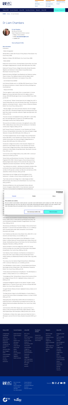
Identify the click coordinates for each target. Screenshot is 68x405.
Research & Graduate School (50, 343)
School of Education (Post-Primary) (39, 339)
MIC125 (58, 354)
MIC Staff (58, 368)
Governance (48, 335)
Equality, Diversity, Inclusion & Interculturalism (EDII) (28, 342)
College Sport (26, 349)
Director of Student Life (17, 336)
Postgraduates (5, 335)
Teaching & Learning (60, 1)
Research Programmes (48, 340)
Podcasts (26, 364)
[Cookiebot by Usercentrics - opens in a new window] (57, 192)
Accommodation (6, 356)
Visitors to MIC (27, 338)
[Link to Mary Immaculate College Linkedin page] (64, 383)
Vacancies (59, 369)
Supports (47, 349)
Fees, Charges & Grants (6, 352)
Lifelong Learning (6, 344)
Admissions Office (6, 349)
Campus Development (59, 362)
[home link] (7, 3)
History (8, 13)
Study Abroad (16, 347)
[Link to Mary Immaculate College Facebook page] (53, 383)
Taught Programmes (50, 345)
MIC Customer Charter (59, 345)
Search (36, 6)
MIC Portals (37, 3)
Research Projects (49, 347)
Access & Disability (6, 354)
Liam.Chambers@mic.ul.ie (22, 36)
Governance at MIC (60, 337)
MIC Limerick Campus (27, 334)
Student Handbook (17, 358)
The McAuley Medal (60, 357)
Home (4, 13)
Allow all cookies (53, 211)
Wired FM (26, 366)
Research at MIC (49, 333)
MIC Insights (48, 6)
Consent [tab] (14, 196)
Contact (58, 3)
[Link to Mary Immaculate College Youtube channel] (61, 383)
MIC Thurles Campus (28, 337)
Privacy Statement (27, 383)
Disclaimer (26, 387)
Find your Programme (59, 10)
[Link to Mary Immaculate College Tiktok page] (58, 383)
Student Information (17, 333)
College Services (60, 347)
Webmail (15, 351)
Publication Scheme (28, 388)
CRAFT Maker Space (28, 359)
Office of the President (59, 339)
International (5, 337)
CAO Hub (4, 358)
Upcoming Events (49, 3)
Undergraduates (6, 333)
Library (36, 1)
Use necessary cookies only (33, 211)
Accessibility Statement (28, 385)
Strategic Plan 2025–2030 (61, 334)
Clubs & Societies (27, 347)
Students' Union (17, 340)
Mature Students (6, 339)
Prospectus (5, 359)
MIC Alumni (59, 356)
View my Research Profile (18, 43)
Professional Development (5, 341)
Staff (47, 351)
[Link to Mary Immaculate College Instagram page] (56, 383)
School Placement (17, 352)
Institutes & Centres (50, 337)
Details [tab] (34, 196)
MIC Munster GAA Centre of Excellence (28, 352)
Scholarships (5, 361)
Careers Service (17, 345)
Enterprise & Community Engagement (26, 356)
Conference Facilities (61, 359)
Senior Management (60, 342)
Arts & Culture (27, 345)
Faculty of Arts (38, 335)
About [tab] (53, 196)
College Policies (60, 352)
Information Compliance (59, 350)
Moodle (15, 349)
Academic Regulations (16, 355)
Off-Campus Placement (16, 343)
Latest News (48, 1)
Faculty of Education (39, 337)
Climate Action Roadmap (59, 365)
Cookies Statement (28, 382)
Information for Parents (6, 347)
